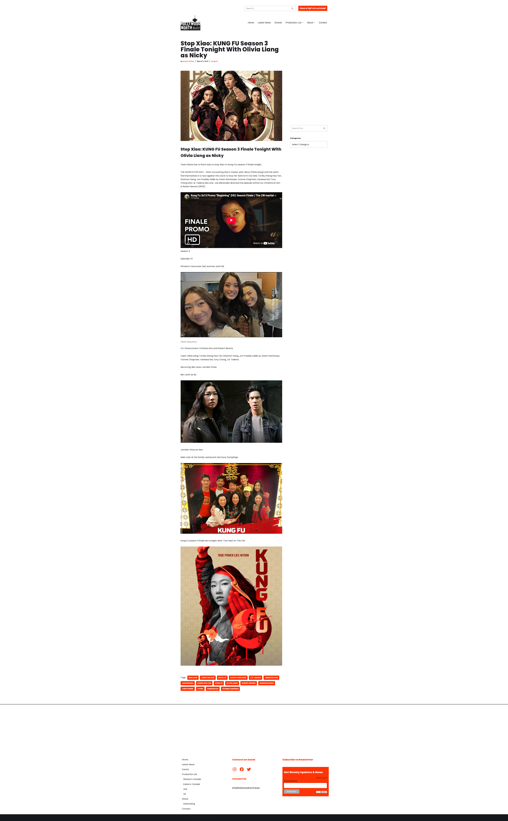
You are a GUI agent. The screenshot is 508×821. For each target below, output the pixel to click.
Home (251, 22)
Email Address (291, 781)
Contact (323, 22)
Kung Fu (214, 61)
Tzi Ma (200, 689)
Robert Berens (249, 683)
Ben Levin (193, 677)
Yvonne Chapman (230, 689)
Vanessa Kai (212, 689)
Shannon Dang (267, 683)
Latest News (264, 22)
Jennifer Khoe (271, 677)
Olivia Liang (232, 683)
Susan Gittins (188, 61)
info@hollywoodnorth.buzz (246, 787)
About (185, 798)
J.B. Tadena (255, 677)
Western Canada (192, 779)
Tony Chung (187, 689)
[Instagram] (234, 769)
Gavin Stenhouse (238, 677)
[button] (302, 22)
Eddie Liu (222, 677)
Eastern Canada (191, 784)
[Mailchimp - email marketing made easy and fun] (321, 792)
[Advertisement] (308, 80)
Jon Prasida (187, 683)
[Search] (293, 8)
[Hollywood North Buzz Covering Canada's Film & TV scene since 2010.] (190, 22)
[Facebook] (241, 769)
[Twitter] (248, 769)
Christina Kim (207, 677)
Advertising (189, 803)
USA (185, 789)
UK (184, 793)
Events (278, 22)
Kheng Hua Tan (204, 683)
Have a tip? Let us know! (313, 8)
